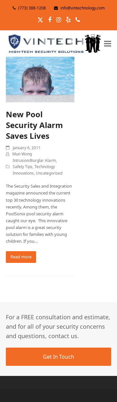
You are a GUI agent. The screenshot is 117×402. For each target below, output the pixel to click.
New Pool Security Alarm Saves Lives (34, 125)
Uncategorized (49, 173)
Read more (21, 257)
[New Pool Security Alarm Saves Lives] (40, 79)
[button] (107, 43)
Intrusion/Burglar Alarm (34, 160)
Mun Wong (22, 154)
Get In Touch (58, 356)
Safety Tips (22, 166)
